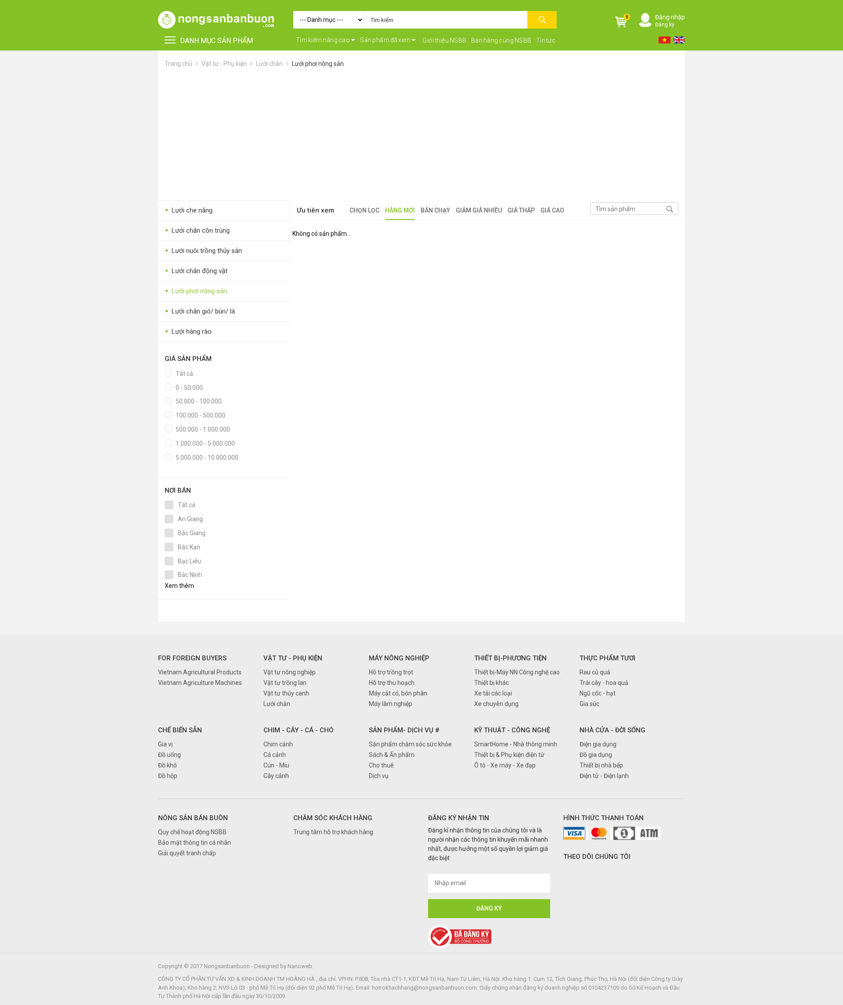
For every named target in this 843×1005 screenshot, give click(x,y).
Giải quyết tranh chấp (187, 853)
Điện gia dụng (598, 744)
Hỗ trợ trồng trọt (391, 672)
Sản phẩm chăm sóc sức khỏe (410, 744)
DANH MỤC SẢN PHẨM (216, 40)
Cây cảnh (276, 775)
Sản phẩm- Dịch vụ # (404, 730)
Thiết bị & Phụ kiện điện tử (509, 754)
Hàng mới (400, 210)
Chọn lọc (364, 210)
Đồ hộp (167, 775)
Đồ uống (169, 754)
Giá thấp (521, 210)
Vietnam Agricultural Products (199, 672)
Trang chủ (178, 63)
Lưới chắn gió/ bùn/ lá (200, 311)
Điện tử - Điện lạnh (604, 775)
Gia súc (589, 703)
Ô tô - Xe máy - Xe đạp (505, 765)
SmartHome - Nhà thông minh (515, 744)
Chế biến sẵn (180, 730)
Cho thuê (381, 765)
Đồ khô (167, 765)
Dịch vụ (379, 775)
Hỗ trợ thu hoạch (391, 682)
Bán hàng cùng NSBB (501, 40)
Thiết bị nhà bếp (601, 765)
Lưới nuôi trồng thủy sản (203, 251)
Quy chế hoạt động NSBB (192, 832)
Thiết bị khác (491, 682)
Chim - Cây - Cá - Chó (298, 730)
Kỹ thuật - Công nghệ (512, 730)
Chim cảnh (278, 744)
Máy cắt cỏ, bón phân (398, 693)
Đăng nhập (670, 17)
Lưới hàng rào (188, 332)
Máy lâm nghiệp (390, 703)
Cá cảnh (274, 754)
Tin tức (546, 40)
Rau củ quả (595, 672)
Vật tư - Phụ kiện (225, 63)
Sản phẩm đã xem (385, 39)
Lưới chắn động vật (196, 271)
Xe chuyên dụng (496, 703)
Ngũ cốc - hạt (598, 693)
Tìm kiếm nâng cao (323, 39)
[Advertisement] (421, 134)
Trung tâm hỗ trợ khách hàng (333, 832)
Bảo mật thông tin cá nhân (194, 842)
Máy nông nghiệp (399, 658)
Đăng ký (664, 25)
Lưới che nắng (189, 210)
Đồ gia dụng (596, 754)
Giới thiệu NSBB (444, 40)
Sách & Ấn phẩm (391, 754)
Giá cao (552, 210)
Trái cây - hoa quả (604, 682)
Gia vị (165, 744)
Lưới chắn (269, 63)
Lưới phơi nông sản (318, 63)
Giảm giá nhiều (479, 210)
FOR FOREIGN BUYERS (192, 658)
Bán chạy (435, 210)
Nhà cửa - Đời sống (612, 730)
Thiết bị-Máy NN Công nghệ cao (517, 672)
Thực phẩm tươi (607, 658)
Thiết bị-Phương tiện (510, 658)
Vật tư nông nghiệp (289, 672)
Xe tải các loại (493, 693)
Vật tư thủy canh (286, 693)
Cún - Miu (276, 765)
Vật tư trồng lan (284, 682)
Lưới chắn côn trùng (197, 231)
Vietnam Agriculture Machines (200, 682)
